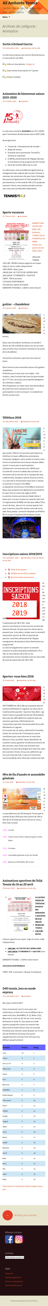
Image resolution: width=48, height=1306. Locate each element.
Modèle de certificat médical (23, 573)
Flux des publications (13, 1277)
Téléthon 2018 (12, 417)
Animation (27, 48)
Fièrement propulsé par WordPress (24, 1301)
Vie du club (36, 48)
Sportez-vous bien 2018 (18, 676)
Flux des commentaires (14, 1281)
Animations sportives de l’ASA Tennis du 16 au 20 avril (22, 882)
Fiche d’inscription (19, 569)
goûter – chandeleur (16, 304)
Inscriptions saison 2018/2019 (22, 554)
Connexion (9, 1273)
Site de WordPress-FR (13, 1285)
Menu (5, 17)
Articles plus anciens (21, 1215)
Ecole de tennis (37, 558)
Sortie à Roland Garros (18, 44)
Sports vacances (13, 212)
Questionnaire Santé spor (22, 577)
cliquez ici (30, 64)
